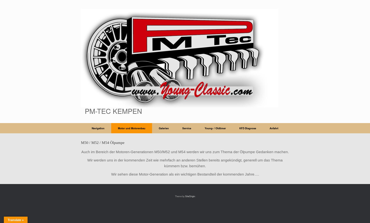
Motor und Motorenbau (131, 128)
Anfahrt (274, 128)
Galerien (164, 128)
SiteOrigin (190, 196)
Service (186, 128)
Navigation (98, 128)
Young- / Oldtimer (215, 128)
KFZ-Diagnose (247, 128)
